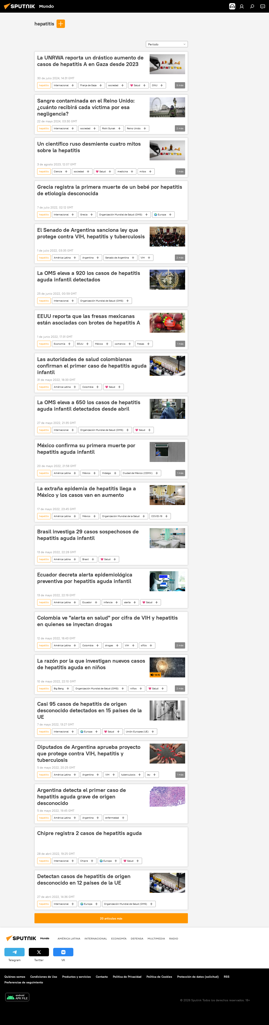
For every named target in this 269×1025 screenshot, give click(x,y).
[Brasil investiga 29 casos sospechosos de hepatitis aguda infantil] (167, 538)
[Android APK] (17, 997)
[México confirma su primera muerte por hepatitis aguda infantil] (167, 452)
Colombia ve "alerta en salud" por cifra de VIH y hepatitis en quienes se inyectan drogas (107, 621)
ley (148, 774)
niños (133, 688)
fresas (140, 343)
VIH (143, 257)
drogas (109, 645)
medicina (122, 171)
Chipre (84, 860)
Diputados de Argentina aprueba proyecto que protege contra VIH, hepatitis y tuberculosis (88, 753)
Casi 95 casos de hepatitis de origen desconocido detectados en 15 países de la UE (89, 710)
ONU (154, 85)
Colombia (87, 386)
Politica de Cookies (159, 977)
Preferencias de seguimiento (23, 982)
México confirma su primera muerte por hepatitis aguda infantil (86, 448)
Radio (173, 938)
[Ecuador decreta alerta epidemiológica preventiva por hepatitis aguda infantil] (167, 581)
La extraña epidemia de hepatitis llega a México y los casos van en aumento (86, 491)
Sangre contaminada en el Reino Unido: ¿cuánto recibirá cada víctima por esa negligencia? (86, 107)
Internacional (61, 85)
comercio (120, 343)
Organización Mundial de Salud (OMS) (120, 214)
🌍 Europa (160, 214)
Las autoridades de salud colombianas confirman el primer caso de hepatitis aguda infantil (92, 366)
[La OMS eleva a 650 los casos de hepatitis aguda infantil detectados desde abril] (167, 409)
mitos (143, 171)
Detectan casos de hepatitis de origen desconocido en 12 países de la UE (84, 879)
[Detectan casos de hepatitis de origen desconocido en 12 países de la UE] (167, 883)
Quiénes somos (14, 977)
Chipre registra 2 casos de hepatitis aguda (89, 833)
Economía (59, 343)
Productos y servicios (76, 977)
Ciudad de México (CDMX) (138, 473)
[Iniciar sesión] (241, 6)
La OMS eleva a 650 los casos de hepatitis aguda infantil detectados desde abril (88, 405)
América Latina (62, 257)
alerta (127, 602)
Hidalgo (106, 473)
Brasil (85, 559)
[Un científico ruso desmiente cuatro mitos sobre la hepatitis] (167, 150)
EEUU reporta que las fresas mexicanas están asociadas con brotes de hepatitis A (88, 319)
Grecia (83, 214)
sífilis (144, 645)
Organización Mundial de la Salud (121, 516)
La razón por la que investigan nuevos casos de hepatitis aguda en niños (91, 664)
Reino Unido (134, 128)
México (99, 343)
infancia (108, 602)
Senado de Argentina (117, 257)
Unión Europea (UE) (137, 731)
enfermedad (112, 817)
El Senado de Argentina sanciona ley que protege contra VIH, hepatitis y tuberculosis (91, 233)
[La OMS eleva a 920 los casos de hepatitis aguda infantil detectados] (167, 280)
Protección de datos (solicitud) (198, 977)
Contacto (102, 977)
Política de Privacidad (127, 977)
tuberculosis (128, 774)
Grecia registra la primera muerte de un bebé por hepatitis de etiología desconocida (109, 190)
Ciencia (58, 171)
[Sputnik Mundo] (20, 10)
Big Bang (59, 688)
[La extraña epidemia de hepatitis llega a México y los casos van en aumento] (167, 495)
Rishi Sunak (108, 128)
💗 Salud (135, 85)
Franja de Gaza (88, 85)
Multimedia (156, 938)
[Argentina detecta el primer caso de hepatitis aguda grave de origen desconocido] (167, 797)
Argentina (88, 257)
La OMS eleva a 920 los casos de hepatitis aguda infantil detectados (88, 276)
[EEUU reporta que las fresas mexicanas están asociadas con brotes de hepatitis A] (167, 323)
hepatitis (44, 23)
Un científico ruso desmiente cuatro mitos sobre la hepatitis (89, 147)
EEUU (80, 343)
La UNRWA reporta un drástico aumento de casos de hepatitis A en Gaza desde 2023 (90, 60)
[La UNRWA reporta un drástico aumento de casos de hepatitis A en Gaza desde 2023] (167, 64)
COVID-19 (156, 516)
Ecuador (87, 602)
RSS (226, 977)
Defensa (137, 938)
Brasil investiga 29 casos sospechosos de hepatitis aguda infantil (88, 534)
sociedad (113, 85)
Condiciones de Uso (43, 977)
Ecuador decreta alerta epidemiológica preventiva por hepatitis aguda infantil (84, 577)
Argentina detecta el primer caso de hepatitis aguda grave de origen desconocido (81, 796)
